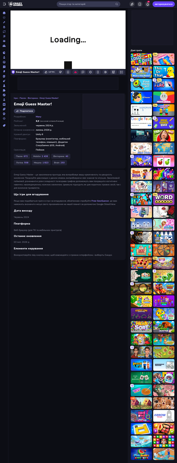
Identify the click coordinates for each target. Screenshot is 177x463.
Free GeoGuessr (100, 200)
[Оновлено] (4, 31)
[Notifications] (147, 4)
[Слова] (4, 104)
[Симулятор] (4, 99)
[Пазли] (4, 90)
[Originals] (4, 36)
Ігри (16, 98)
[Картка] (4, 76)
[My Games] (140, 4)
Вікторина (33, 98)
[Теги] (4, 125)
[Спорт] (4, 109)
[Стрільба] (4, 118)
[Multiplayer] (4, 41)
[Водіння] (4, 62)
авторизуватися (164, 4)
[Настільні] (4, 85)
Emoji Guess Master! (49, 98)
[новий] (4, 22)
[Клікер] (4, 81)
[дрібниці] (4, 66)
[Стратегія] (4, 113)
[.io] (4, 52)
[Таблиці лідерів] (4, 45)
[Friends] (132, 4)
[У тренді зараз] (4, 27)
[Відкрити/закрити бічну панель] (4, 4)
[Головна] (4, 12)
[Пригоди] (4, 95)
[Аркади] (4, 57)
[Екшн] (4, 71)
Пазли (23, 98)
